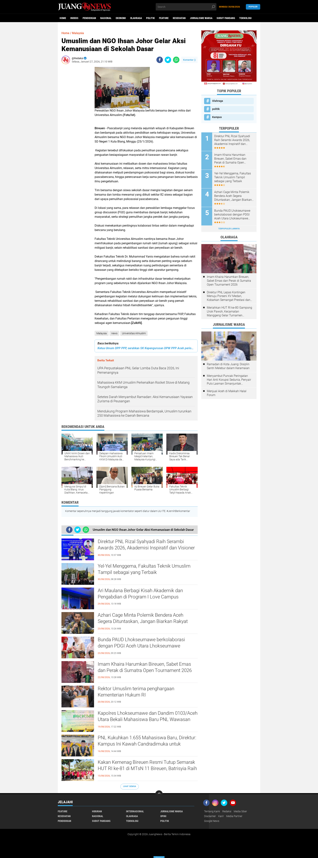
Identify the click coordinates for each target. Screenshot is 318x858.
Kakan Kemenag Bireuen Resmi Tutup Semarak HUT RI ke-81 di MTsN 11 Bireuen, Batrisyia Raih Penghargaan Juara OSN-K (147, 768)
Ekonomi (121, 18)
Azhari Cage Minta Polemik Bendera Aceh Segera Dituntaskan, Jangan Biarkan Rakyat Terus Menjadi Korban (143, 621)
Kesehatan (179, 18)
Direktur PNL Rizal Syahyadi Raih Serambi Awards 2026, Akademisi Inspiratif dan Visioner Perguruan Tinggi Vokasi (146, 548)
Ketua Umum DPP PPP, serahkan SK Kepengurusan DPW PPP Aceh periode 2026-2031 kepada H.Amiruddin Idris (146, 348)
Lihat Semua (129, 786)
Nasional (106, 18)
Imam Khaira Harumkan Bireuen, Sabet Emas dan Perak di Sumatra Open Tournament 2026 (145, 667)
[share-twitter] (168, 60)
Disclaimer (210, 816)
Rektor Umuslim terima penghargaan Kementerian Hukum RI (136, 692)
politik (150, 18)
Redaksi (226, 811)
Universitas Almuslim (134, 333)
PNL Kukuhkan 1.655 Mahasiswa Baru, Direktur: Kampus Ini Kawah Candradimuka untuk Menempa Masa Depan (147, 744)
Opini (163, 816)
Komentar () (189, 59)
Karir (221, 816)
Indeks (74, 18)
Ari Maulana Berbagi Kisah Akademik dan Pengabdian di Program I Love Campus (140, 594)
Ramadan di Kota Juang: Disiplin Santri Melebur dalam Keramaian (228, 366)
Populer (253, 7)
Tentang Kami (212, 811)
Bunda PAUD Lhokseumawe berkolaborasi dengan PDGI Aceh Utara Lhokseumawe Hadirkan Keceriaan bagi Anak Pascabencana (144, 646)
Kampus (217, 117)
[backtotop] (159, 794)
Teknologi (245, 18)
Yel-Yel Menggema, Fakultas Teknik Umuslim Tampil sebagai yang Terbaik (144, 569)
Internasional (135, 811)
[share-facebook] (159, 60)
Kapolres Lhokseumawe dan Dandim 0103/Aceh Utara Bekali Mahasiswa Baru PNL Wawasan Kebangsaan (147, 719)
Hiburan (97, 811)
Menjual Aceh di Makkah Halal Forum (226, 393)
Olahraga (136, 18)
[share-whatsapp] (176, 60)
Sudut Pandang (226, 18)
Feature (164, 18)
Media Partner (234, 816)
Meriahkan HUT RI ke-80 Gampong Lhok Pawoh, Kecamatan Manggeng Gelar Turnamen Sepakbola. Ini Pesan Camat (229, 311)
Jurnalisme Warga (201, 18)
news (114, 333)
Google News (211, 820)
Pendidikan (89, 18)
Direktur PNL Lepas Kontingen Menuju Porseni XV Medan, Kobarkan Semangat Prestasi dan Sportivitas (228, 296)
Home (63, 18)
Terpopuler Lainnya (229, 228)
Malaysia (101, 333)
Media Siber (240, 811)
